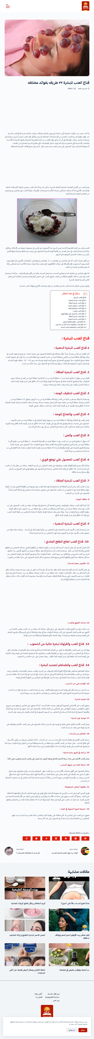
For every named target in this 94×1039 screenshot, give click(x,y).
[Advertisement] (47, 112)
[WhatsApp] (36, 838)
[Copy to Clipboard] (27, 838)
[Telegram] (46, 838)
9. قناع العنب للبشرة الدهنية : (76, 319)
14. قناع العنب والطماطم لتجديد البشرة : (73, 327)
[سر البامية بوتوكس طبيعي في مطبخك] (69, 954)
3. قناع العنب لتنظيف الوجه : (76, 306)
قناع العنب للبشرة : (79, 297)
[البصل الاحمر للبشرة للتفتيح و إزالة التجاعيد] (25, 920)
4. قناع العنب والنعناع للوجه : (76, 308)
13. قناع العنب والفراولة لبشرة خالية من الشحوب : (70, 324)
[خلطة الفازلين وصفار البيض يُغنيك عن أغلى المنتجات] (25, 954)
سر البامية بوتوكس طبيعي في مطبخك (74, 969)
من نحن (56, 1000)
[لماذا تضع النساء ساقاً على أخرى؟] (69, 888)
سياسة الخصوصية (52, 997)
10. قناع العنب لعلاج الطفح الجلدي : (74, 322)
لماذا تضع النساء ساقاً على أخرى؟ (75, 903)
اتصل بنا (39, 997)
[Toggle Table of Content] (84, 294)
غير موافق (72, 1030)
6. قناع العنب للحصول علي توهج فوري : (73, 314)
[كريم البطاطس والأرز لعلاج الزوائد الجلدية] (25, 888)
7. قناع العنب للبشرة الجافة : (77, 316)
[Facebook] (85, 838)
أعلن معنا (38, 993)
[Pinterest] (66, 838)
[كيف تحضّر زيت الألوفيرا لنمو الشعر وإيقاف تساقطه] (69, 920)
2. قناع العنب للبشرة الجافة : (77, 303)
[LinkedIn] (56, 838)
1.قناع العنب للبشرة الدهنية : (77, 300)
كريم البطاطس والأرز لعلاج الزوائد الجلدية (28, 903)
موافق (83, 1030)
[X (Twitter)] (76, 838)
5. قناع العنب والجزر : (79, 311)
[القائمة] (8, 6)
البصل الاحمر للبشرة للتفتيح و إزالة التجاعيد (27, 935)
